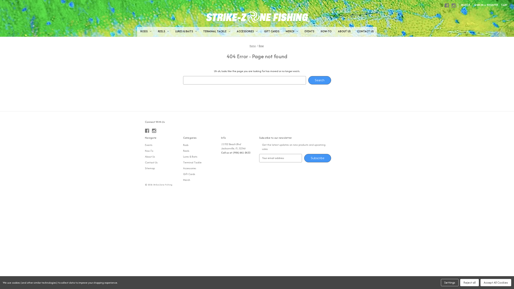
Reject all (469, 282)
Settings (449, 282)
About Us (344, 31)
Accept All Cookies (496, 282)
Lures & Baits (184, 31)
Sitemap (150, 168)
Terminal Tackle (214, 31)
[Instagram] (454, 5)
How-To (326, 31)
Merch (290, 31)
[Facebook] (447, 5)
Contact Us (365, 31)
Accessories (245, 31)
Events (309, 31)
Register (492, 5)
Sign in (478, 5)
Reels (161, 31)
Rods (144, 31)
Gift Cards (271, 31)
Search (465, 5)
